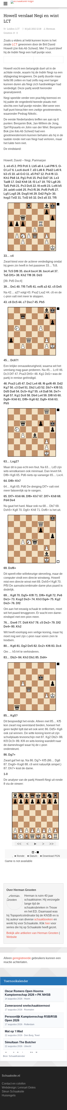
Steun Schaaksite (13, 1091)
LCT (15, 44)
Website (11, 936)
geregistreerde (22, 958)
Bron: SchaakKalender (14, 1056)
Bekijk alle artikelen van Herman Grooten (32, 933)
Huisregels (9, 1095)
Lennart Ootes (27, 1087)
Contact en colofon (14, 1083)
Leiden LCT (13, 28)
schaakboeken (43, 919)
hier (47, 923)
